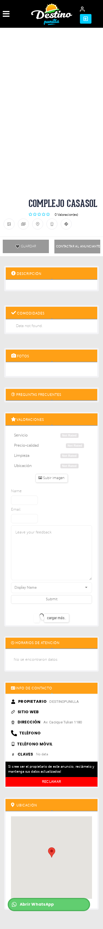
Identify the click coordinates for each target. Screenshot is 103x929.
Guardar (28, 246)
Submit (51, 599)
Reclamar (51, 782)
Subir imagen (53, 478)
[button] (85, 19)
